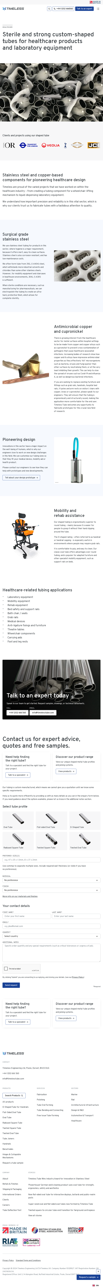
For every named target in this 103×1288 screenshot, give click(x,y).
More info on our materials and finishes (20, 896)
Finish (6, 886)
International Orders (12, 1194)
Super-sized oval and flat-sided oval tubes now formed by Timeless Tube (60, 1204)
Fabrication (42, 1094)
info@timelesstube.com (43, 712)
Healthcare (76, 1120)
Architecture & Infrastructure (85, 1105)
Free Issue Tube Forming (48, 1115)
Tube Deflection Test (12, 1210)
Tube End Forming (45, 1105)
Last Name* (57, 912)
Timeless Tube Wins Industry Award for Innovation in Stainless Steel (58, 1178)
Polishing (41, 1099)
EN (97, 1285)
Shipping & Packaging (12, 1189)
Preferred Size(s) (11, 856)
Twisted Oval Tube (11, 1133)
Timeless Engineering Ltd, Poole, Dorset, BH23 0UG (26, 1068)
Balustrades (8, 1149)
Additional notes (11, 942)
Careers (6, 1205)
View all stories (35, 1215)
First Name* (8, 912)
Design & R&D (77, 1110)
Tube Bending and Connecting (50, 1110)
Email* (6, 922)
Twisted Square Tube (12, 1128)
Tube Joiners (8, 1138)
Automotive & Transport (82, 1115)
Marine (74, 1094)
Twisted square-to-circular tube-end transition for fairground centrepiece (61, 1210)
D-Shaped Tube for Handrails (16, 1107)
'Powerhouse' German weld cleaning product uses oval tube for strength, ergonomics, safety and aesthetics (61, 1187)
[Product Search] (49, 9)
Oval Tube (7, 1117)
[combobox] (95, 1285)
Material (7, 876)
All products (8, 1101)
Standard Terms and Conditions (28, 1260)
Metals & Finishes (10, 1184)
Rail (73, 1099)
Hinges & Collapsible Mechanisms (12, 1156)
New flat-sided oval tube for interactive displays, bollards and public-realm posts (61, 1196)
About (5, 1178)
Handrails (7, 1143)
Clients (6, 1199)
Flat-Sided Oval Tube (12, 1112)
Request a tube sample (13, 1163)
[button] (97, 8)
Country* (7, 932)
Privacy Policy (8, 1260)
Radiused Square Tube (12, 1122)
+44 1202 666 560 (17, 712)
